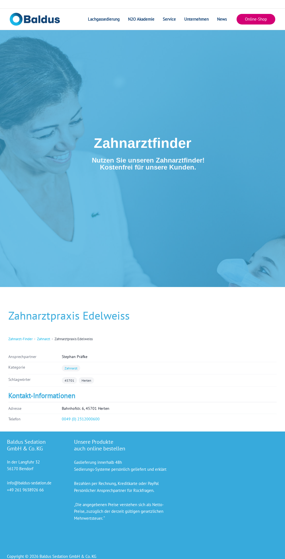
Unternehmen (196, 19)
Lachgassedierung (104, 19)
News (222, 19)
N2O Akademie (141, 19)
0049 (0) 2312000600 (81, 418)
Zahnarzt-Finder (20, 339)
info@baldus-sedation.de (29, 483)
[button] (256, 19)
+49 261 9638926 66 (25, 489)
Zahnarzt (43, 339)
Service (169, 19)
